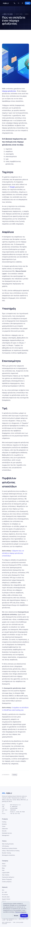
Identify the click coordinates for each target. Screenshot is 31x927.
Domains (4, 824)
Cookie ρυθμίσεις (7, 881)
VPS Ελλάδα (5, 846)
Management (5, 835)
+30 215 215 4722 (15, 813)
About (3, 863)
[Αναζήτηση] (18, 3)
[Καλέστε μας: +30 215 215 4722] (14, 3)
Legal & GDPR (5, 872)
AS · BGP (4, 892)
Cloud (3, 826)
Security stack (5, 896)
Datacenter (5, 828)
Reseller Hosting (6, 853)
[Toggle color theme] (22, 3)
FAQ (3, 870)
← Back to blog (7, 14)
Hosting (14, 774)
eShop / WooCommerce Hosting (10, 850)
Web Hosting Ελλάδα (8, 844)
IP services (5, 894)
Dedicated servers (7, 833)
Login (27, 3)
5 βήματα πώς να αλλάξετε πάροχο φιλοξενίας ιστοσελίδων (13, 553)
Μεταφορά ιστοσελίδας (8, 855)
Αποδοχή (24, 915)
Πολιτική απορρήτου (20, 912)
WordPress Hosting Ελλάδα (9, 848)
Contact (4, 866)
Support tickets (6, 899)
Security (4, 831)
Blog (3, 868)
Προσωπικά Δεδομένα (8, 877)
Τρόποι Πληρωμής (7, 879)
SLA (3, 890)
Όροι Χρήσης (5, 875)
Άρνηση (16, 915)
